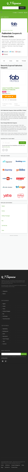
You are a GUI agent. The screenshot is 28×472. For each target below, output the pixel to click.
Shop (23, 465)
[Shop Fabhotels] (14, 24)
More (9, 93)
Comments (17, 105)
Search (22, 7)
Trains (4, 308)
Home (2, 465)
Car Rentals (4, 225)
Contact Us (7, 467)
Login (26, 12)
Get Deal (8, 96)
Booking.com (5, 331)
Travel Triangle (6, 338)
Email (4, 105)
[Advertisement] (14, 251)
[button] (5, 52)
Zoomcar (4, 343)
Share (16, 103)
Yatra (4, 341)
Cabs (3, 230)
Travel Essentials (6, 318)
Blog (2, 467)
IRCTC (4, 333)
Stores (4, 293)
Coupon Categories (15, 465)
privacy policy (7, 146)
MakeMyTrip (5, 328)
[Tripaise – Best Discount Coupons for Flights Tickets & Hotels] (14, 3)
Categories (5, 291)
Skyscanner (5, 336)
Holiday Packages (6, 215)
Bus (2, 220)
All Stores (7, 465)
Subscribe (22, 142)
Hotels (3, 211)
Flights (3, 206)
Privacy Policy (14, 467)
